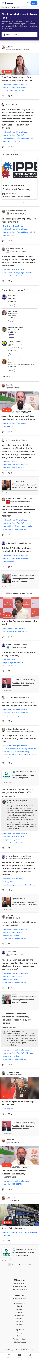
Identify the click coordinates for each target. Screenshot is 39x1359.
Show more (6, 376)
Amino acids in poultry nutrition (14, 276)
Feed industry (22, 423)
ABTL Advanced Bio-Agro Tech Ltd (15, 631)
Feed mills (6, 1184)
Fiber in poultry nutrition (11, 141)
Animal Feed (16, 7)
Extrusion (33, 232)
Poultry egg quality (10, 461)
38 (30, 1264)
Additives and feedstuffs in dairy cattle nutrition (21, 749)
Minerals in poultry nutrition (13, 226)
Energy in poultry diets (26, 138)
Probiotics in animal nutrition (13, 879)
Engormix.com (6, 7)
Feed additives (22, 87)
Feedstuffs (21, 135)
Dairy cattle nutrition (20, 755)
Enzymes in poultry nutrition (13, 663)
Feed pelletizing (8, 235)
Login (34, 3)
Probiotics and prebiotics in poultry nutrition (19, 885)
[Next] (33, 1264)
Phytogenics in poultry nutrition (14, 716)
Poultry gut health (9, 138)
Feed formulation (9, 87)
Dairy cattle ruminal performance (15, 746)
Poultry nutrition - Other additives (15, 84)
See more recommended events (13, 203)
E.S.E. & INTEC (8, 426)
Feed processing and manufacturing (16, 752)
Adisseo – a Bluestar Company (14, 90)
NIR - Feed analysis (9, 666)
